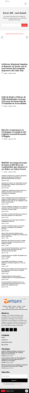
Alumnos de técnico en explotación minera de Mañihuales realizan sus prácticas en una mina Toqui (14, 184)
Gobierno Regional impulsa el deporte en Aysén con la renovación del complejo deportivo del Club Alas (14, 67)
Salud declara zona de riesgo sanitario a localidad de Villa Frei (13, 220)
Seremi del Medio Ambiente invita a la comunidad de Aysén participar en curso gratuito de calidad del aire (13, 283)
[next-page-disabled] (27, 37)
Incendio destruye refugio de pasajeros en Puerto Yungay (14, 256)
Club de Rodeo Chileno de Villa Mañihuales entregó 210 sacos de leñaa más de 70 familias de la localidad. (14, 100)
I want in (13, 380)
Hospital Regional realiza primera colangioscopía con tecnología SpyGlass (13, 276)
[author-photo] (2, 73)
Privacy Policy (18, 384)
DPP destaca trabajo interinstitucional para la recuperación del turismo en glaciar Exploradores (14, 270)
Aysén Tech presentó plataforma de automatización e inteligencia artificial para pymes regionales (14, 235)
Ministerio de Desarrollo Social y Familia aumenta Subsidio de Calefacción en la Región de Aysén (13, 242)
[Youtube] (15, 329)
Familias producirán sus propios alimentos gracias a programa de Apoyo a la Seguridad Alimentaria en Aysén (13, 177)
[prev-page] (2, 37)
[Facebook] (3, 329)
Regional (3, 355)
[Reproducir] (26, 390)
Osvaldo (5, 73)
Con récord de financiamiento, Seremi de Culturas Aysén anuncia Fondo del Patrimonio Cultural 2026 (13, 249)
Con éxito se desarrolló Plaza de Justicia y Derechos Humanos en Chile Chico (14, 214)
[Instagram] (7, 329)
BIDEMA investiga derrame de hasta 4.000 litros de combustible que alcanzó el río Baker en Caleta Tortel (14, 165)
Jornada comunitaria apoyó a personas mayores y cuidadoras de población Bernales (12, 227)
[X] (11, 329)
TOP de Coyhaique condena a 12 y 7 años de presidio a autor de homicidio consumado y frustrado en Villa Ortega (14, 208)
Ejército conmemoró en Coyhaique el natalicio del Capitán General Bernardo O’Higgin (13, 133)
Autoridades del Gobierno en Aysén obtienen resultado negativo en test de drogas (13, 263)
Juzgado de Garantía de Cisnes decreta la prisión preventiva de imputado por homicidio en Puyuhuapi (13, 192)
